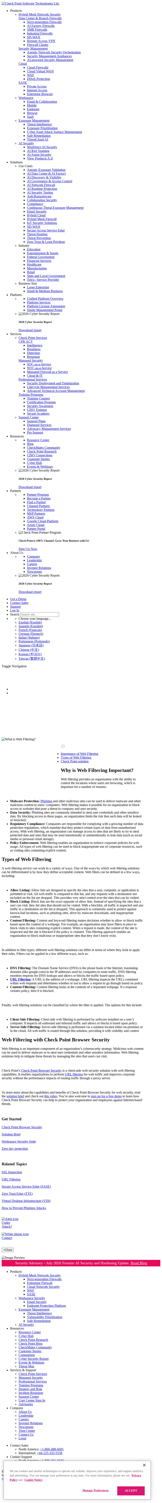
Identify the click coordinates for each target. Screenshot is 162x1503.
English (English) (30, 622)
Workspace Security (32, 1298)
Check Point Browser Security (41, 1070)
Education (33, 249)
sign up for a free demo (106, 1096)
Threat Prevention (39, 238)
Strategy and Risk (30, 1389)
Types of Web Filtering (76, 757)
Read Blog (139, 1263)
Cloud (23, 63)
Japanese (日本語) (31, 645)
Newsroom (34, 571)
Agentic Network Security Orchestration (54, 52)
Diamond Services (39, 425)
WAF (30, 75)
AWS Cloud (35, 517)
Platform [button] (16, 295)
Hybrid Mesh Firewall (42, 219)
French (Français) (30, 630)
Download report (30, 330)
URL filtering (74, 1074)
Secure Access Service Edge (46, 230)
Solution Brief (11, 1134)
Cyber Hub (34, 463)
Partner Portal (36, 528)
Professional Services (33, 379)
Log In (14, 610)
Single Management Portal (44, 310)
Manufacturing (37, 268)
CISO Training (37, 410)
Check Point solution (75, 761)
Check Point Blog (30, 1343)
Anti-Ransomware (39, 196)
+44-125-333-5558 (49, 1453)
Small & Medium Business (45, 291)
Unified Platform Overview (45, 298)
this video (50, 1096)
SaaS (30, 117)
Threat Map (26, 1366)
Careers (32, 564)
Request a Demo (13, 732)
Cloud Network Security (43, 1286)
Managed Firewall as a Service (47, 372)
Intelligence (34, 345)
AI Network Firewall (41, 185)
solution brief (15, 1096)
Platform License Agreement (46, 306)
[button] (89, 166)
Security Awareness (40, 406)
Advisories (26, 1404)
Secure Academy (38, 413)
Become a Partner (39, 498)
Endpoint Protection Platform (46, 1305)
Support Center (29, 417)
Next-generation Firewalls (44, 22)
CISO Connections (39, 455)
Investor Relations (39, 568)
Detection (33, 353)
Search (14, 614)
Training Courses (38, 398)
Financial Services (39, 260)
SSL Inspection (12, 1172)
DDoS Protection (38, 79)
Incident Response (31, 1393)
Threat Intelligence (39, 124)
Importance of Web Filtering (79, 753)
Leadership (34, 560)
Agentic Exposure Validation (46, 170)
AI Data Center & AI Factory (46, 173)
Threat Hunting (37, 234)
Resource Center (38, 440)
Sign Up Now (28, 549)
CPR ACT (26, 341)
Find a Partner (36, 502)
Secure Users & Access (25, 693)
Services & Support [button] (23, 1370)
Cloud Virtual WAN (40, 71)
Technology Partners (40, 510)
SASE (23, 82)
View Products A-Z (40, 158)
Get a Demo (18, 599)
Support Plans (36, 421)
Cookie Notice (33, 1480)
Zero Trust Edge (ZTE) (17, 1193)
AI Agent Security (39, 154)
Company (33, 556)
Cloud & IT (35, 375)
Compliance (35, 204)
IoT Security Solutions (42, 223)
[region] (77, 1480)
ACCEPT (131, 1490)
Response (33, 356)
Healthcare (34, 264)
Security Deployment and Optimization (53, 383)
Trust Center (27, 1430)
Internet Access (37, 90)
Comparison (27, 1355)
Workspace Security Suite (19, 1141)
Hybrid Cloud (36, 215)
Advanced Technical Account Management (56, 391)
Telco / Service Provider (43, 279)
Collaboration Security (42, 200)
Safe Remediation (39, 135)
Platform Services (38, 302)
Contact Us (26, 1434)
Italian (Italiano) (29, 637)
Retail (31, 272)
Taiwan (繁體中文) (32, 658)
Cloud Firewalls (37, 67)
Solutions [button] (16, 162)
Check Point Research (42, 451)
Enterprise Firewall (39, 1283)
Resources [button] (17, 436)
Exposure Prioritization (42, 128)
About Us (25, 1412)
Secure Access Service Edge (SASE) (26, 1186)
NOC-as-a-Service (39, 368)
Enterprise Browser (40, 94)
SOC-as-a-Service (39, 364)
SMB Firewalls (37, 29)
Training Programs (31, 394)
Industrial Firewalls (40, 33)
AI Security (26, 143)
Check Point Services (33, 338)
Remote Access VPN (41, 41)
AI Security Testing (40, 192)
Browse (32, 113)
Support (15, 606)
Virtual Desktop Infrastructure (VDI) (26, 1201)
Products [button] (16, 10)
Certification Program (41, 402)
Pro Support (35, 432)
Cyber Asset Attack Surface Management (54, 132)
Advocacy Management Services (49, 428)
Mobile (31, 105)
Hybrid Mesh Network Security (40, 14)
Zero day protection (15, 1148)
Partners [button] (15, 491)
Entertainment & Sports (42, 253)
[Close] (144, 1465)
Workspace (26, 98)
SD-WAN (33, 37)
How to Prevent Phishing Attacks (24, 1208)
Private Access (36, 86)
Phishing (46, 801)
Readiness (33, 349)
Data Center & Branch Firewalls (40, 18)
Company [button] (16, 1408)
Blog (30, 444)
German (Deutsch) (31, 634)
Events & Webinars (40, 466)
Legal (22, 1438)
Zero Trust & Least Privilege (46, 242)
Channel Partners (38, 506)
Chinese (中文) (29, 650)
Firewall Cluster (37, 45)
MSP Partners (36, 513)
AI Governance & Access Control (49, 181)
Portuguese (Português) (34, 641)
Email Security (37, 211)
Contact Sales (19, 603)
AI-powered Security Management (50, 60)
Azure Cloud (35, 525)
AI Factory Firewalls (41, 26)
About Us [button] (16, 552)
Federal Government (40, 257)
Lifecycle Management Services (48, 387)
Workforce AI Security (42, 147)
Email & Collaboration (42, 101)
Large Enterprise (38, 287)
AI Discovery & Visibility (44, 177)
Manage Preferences (95, 1490)
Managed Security (31, 360)
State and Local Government (46, 276)
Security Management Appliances (49, 56)
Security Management (33, 48)
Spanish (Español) (31, 626)
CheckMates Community (43, 447)
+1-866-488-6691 (52, 1449)
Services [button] (15, 334)
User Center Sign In (32, 1400)
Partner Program (38, 494)
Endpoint (33, 109)
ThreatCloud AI (37, 139)
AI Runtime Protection (42, 189)
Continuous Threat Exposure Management (55, 207)
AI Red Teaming (38, 151)
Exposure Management (34, 120)
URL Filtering (11, 1179)
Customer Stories (38, 459)
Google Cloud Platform (42, 521)
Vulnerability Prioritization (44, 1317)
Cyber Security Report (34, 1358)
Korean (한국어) (30, 654)
